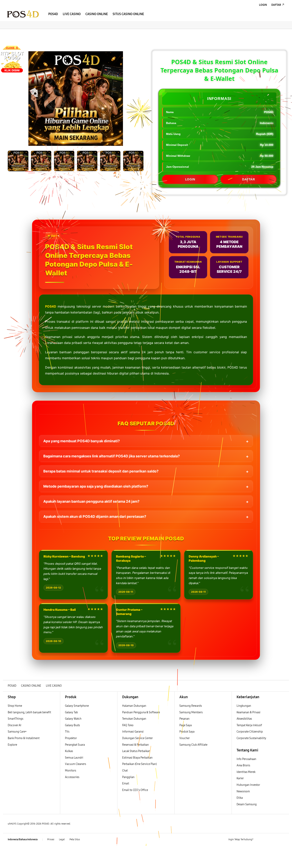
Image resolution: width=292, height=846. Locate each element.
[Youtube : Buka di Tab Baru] (281, 839)
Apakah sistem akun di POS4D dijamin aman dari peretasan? (94, 516)
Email (125, 783)
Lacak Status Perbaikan (136, 751)
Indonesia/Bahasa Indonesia (23, 839)
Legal (62, 839)
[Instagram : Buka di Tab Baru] (274, 839)
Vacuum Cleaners (75, 764)
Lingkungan (244, 706)
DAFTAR (248, 179)
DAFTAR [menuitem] (276, 5)
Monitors (70, 770)
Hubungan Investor (248, 785)
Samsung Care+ (17, 731)
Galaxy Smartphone (77, 706)
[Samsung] (23, 14)
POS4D (50, 306)
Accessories (72, 777)
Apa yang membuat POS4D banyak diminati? (81, 441)
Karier (240, 778)
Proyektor (71, 738)
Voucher (184, 738)
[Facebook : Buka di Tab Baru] (258, 839)
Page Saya (185, 725)
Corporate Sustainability (252, 738)
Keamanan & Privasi (248, 712)
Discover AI (14, 725)
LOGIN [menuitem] (263, 5)
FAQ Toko (127, 725)
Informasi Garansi (133, 731)
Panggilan (128, 777)
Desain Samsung (247, 804)
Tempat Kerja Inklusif (249, 725)
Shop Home (15, 706)
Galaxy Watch (73, 718)
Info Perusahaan (246, 759)
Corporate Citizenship (250, 731)
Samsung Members (191, 712)
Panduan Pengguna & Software (141, 712)
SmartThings (15, 718)
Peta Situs (75, 839)
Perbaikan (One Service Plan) (139, 764)
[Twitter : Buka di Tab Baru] (266, 839)
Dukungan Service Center (137, 738)
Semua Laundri (74, 757)
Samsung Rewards (190, 706)
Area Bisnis (243, 765)
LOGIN (190, 179)
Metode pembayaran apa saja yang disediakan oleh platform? (95, 486)
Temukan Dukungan (134, 718)
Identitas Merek (246, 772)
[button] (6, 33)
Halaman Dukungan (134, 706)
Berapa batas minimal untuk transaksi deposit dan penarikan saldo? (101, 471)
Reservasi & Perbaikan (135, 744)
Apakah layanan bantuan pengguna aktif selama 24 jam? (91, 501)
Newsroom (243, 791)
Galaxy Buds (72, 725)
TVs (67, 731)
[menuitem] (53, 14)
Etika (240, 798)
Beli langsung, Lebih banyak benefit (29, 712)
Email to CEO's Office (135, 790)
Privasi (50, 839)
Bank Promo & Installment (24, 738)
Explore (12, 744)
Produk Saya (186, 731)
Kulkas (69, 751)
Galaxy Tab (71, 712)
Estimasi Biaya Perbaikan (137, 757)
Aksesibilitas (244, 718)
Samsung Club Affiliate (193, 744)
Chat (125, 770)
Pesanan (184, 718)
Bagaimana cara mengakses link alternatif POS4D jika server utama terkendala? (111, 456)
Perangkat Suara (75, 744)
